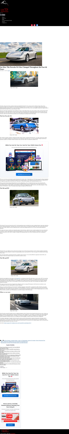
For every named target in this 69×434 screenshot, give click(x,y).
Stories (3, 21)
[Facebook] (37, 25)
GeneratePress (12, 433)
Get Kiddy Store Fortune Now (24, 174)
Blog (3, 19)
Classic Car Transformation (22, 340)
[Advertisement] (34, 34)
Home (3, 17)
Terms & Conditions (5, 429)
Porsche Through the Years (40, 340)
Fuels (2, 340)
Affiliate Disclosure (5, 431)
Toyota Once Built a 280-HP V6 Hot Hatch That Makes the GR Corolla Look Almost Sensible (10, 358)
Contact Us (4, 22)
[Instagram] (34, 25)
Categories (2, 366)
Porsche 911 (18, 278)
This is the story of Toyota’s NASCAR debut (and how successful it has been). (14, 342)
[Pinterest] (32, 25)
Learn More (10, 424)
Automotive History (14, 340)
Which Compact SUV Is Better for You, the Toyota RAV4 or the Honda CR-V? (14, 341)
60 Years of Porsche (7, 340)
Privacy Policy (4, 430)
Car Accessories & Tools (7, 20)
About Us (4, 18)
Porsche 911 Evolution (31, 340)
